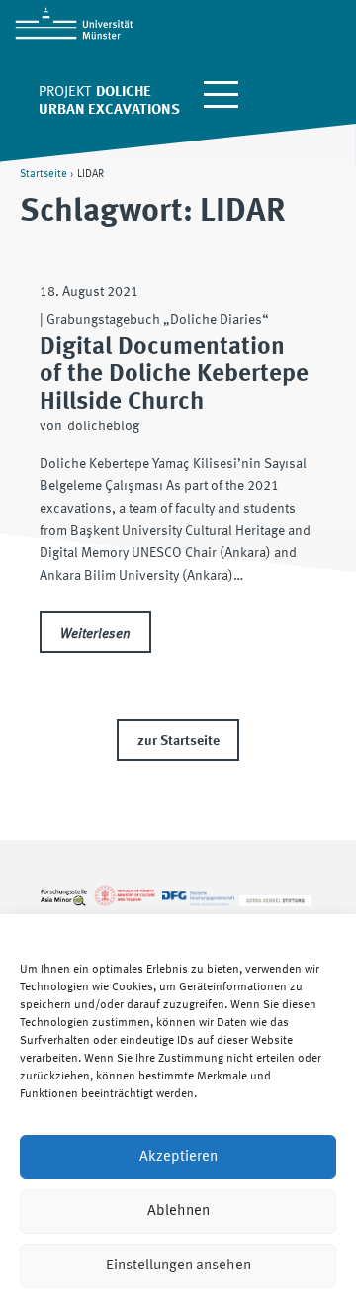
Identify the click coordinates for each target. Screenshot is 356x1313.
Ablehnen (178, 1211)
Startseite (43, 174)
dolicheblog (103, 426)
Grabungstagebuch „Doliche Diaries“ (157, 320)
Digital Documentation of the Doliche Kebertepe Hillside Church (174, 374)
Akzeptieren (178, 1157)
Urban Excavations (109, 110)
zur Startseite (178, 741)
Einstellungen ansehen (178, 1266)
